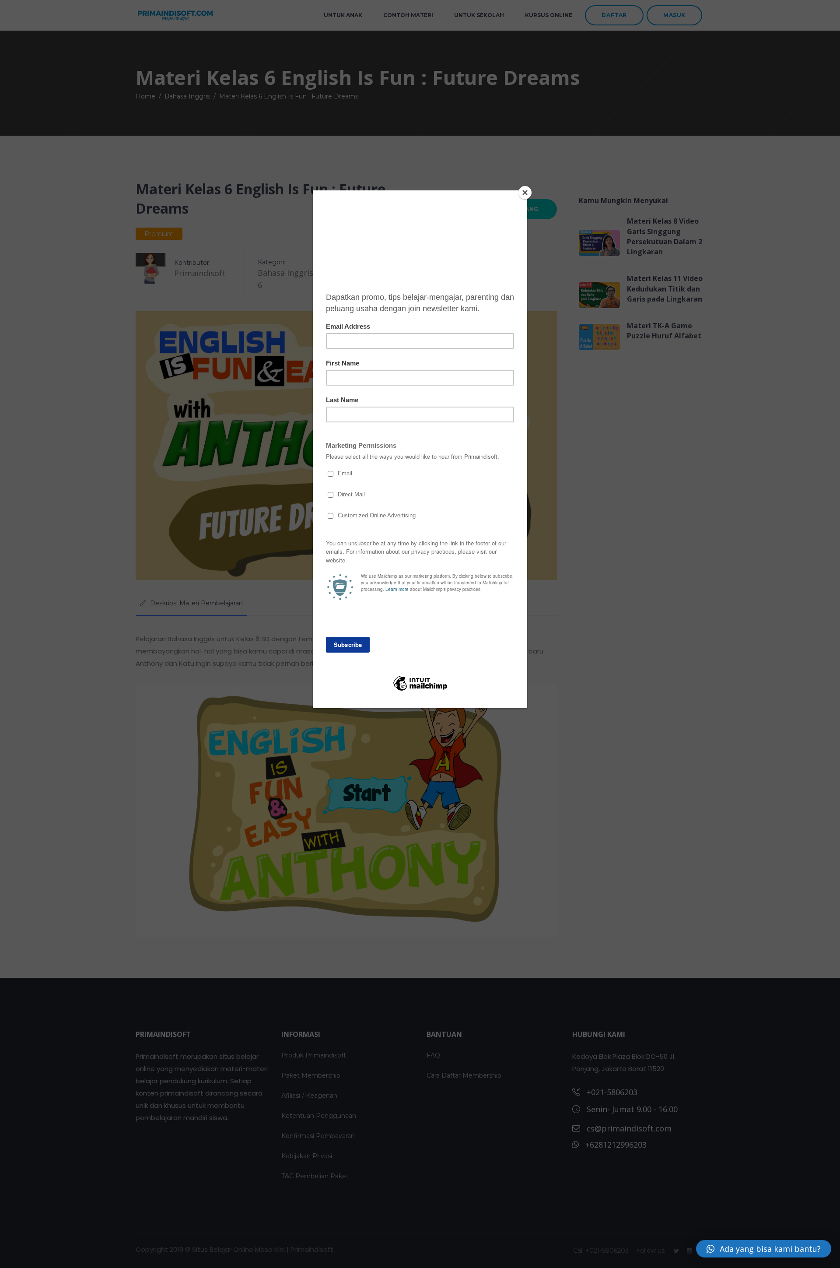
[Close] (525, 192)
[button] (763, 1248)
